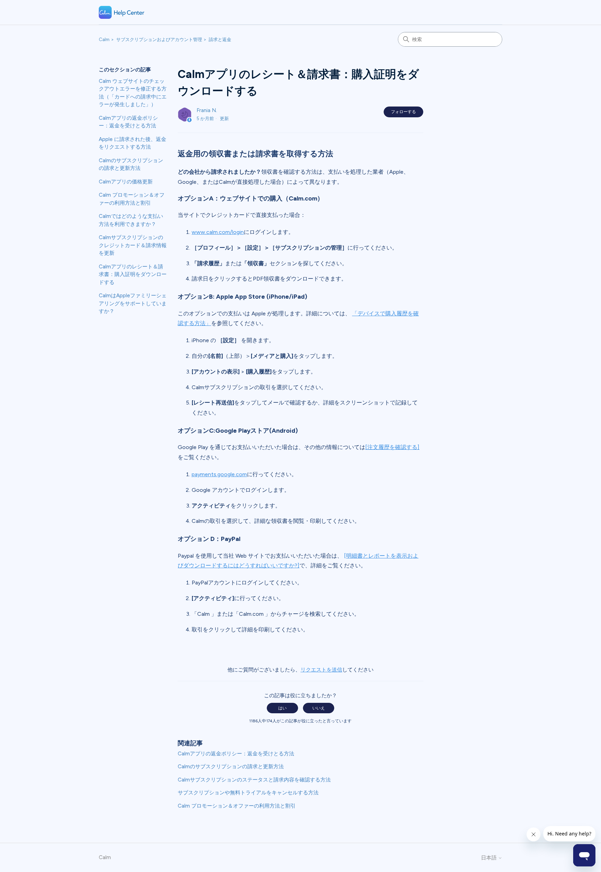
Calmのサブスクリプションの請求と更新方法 (131, 164)
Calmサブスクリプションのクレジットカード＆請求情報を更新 (133, 245)
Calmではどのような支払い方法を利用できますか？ (131, 220)
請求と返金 (220, 39)
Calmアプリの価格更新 (126, 182)
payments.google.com (219, 474)
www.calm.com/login (218, 232)
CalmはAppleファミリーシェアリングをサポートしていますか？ (133, 303)
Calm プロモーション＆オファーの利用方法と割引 (132, 199)
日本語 (489, 858)
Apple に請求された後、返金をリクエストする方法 (132, 143)
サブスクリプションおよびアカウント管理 (159, 39)
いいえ (318, 708)
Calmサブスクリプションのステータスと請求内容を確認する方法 (254, 780)
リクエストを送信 (321, 670)
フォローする (403, 111)
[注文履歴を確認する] (392, 447)
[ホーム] (122, 12)
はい (282, 708)
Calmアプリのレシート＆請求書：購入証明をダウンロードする (133, 274)
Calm (104, 39)
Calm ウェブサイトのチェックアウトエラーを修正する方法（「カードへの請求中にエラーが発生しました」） (133, 93)
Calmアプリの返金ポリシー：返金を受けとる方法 (128, 122)
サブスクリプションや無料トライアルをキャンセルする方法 (248, 792)
